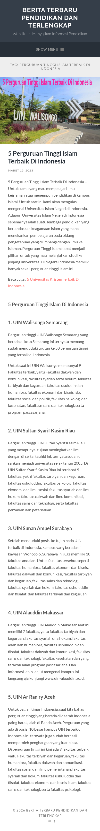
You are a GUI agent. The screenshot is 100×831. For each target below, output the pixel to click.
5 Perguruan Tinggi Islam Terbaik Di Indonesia (42, 157)
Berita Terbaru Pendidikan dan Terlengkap (50, 17)
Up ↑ (52, 821)
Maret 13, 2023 (20, 170)
